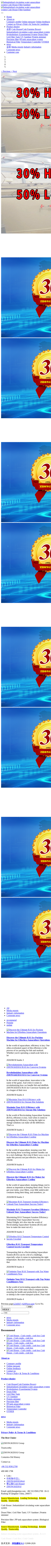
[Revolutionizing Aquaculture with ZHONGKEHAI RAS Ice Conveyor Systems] (28, 1067)
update (9, 1025)
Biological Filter (13, 1406)
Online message (13, 1366)
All (8, 1008)
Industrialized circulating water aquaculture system (28, 1387)
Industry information (15, 1013)
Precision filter (13, 1401)
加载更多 (5, 1310)
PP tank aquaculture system (18, 1404)
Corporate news (13, 1015)
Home (9, 17)
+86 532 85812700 (9, 1466)
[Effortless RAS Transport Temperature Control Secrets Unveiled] (28, 1239)
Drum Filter (12, 1391)
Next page (30, 1304)
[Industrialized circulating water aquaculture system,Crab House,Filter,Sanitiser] (25, 6)
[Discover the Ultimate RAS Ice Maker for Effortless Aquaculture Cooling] (28, 1172)
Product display (8, 1379)
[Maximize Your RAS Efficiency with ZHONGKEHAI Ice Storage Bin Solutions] (28, 1102)
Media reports (12, 1010)
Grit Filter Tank (13, 1394)
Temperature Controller (17, 1409)
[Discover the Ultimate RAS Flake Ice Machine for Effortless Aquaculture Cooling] (28, 1137)
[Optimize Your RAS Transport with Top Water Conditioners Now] (28, 1274)
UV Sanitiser (12, 1396)
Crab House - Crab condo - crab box (26, 1336)
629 (24, 1304)
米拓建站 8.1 (18, 1543)
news (9, 1317)
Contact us (11, 1371)
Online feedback (14, 1368)
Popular (10, 1022)
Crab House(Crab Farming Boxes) (21, 1384)
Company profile (14, 1363)
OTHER (10, 1411)
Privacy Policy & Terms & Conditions (23, 1373)
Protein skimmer (14, 1399)
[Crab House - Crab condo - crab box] (24, 1335)
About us (5, 1358)
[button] (6, 71)
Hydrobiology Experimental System (22, 1389)
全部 (9, 29)
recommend (12, 1020)
